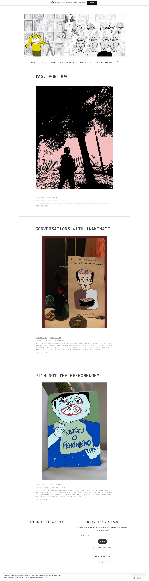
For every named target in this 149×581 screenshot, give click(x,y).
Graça (94, 492)
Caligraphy (67, 345)
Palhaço (98, 347)
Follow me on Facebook (46, 522)
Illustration (77, 203)
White (101, 349)
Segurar (69, 349)
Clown (83, 345)
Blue (111, 490)
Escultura (109, 345)
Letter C (91, 347)
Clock (78, 345)
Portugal (106, 203)
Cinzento (66, 492)
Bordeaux (43, 345)
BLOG (53, 62)
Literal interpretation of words (95, 494)
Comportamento (77, 492)
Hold (53, 347)
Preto (38, 349)
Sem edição (60, 496)
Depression (49, 340)
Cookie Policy (43, 577)
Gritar (109, 492)
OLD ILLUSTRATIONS (104, 62)
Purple (43, 349)
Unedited (72, 496)
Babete (101, 490)
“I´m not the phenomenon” (68, 375)
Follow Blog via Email (102, 522)
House (57, 347)
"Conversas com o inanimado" (50, 343)
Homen (42, 494)
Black (38, 345)
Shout (66, 496)
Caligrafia (58, 345)
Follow (102, 541)
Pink (100, 203)
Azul (79, 490)
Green (100, 492)
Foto (61, 203)
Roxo (55, 349)
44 (76, 490)
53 (86, 343)
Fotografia (67, 203)
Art (53, 203)
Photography (50, 200)
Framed (47, 347)
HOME (33, 62)
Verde (79, 496)
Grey (105, 492)
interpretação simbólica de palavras (74, 347)
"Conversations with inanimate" (73, 343)
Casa (73, 345)
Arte (56, 203)
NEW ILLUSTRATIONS (67, 62)
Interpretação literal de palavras (63, 494)
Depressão (90, 345)
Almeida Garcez (51, 197)
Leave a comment (42, 206)
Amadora (90, 343)
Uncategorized (60, 200)
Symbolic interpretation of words (86, 349)
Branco (51, 345)
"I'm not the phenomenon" (49, 490)
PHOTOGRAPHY (86, 62)
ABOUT (43, 62)
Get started (91, 2)
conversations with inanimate (73, 228)
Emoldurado (99, 345)
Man (109, 494)
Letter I (79, 494)
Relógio (49, 349)
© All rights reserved (103, 343)
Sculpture (62, 349)
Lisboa (85, 203)
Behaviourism (49, 487)
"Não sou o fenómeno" (67, 490)
